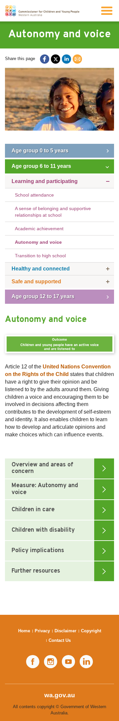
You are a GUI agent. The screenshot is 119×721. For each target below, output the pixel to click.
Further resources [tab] (36, 571)
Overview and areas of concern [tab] (42, 468)
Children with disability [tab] (43, 530)
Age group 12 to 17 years (43, 296)
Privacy (42, 630)
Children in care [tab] (33, 510)
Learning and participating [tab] (45, 181)
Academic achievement (39, 228)
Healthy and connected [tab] (41, 268)
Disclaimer (65, 630)
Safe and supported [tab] (36, 281)
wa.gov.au (59, 695)
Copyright (91, 630)
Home (24, 630)
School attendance (34, 195)
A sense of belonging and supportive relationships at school (53, 212)
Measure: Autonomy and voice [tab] (45, 489)
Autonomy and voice (38, 242)
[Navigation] (107, 10)
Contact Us (60, 640)
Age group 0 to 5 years (40, 150)
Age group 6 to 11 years (41, 166)
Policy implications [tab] (38, 550)
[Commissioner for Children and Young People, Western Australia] (42, 10)
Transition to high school (40, 255)
